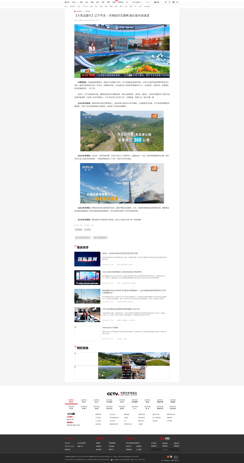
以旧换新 (124, 320)
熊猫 (114, 2)
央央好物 (147, 6)
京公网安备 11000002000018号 (121, 459)
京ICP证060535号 (69, 459)
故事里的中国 (171, 414)
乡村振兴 (72, 6)
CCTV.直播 (135, 2)
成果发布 (176, 443)
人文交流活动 (125, 283)
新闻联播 (98, 414)
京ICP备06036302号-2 (80, 459)
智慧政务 (165, 446)
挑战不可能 (155, 414)
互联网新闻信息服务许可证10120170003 (75, 456)
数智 (131, 6)
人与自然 (98, 421)
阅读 (121, 6)
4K (127, 2)
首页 (68, 2)
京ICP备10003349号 (92, 459)
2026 (118, 283)
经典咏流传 (141, 414)
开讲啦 (126, 417)
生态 (78, 6)
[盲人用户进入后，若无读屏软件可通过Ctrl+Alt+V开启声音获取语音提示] (166, 2)
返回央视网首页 (84, 237)
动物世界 (169, 417)
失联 (118, 264)
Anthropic (120, 339)
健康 (111, 6)
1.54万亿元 (132, 320)
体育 (103, 2)
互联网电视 (112, 443)
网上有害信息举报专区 (133, 443)
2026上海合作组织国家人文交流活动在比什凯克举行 (122, 272)
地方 (66, 6)
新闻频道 (79, 11)
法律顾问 (138, 446)
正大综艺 (112, 421)
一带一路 (85, 6)
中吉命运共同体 (121, 301)
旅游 (101, 6)
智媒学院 (165, 443)
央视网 (98, 443)
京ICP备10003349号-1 (104, 459)
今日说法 (98, 417)
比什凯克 (133, 283)
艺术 (126, 6)
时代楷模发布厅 (114, 417)
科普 (106, 6)
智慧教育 (176, 446)
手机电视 (111, 446)
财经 (97, 2)
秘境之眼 (98, 424)
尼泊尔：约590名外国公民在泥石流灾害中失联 (120, 253)
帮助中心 (111, 449)
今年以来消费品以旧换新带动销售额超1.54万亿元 (121, 309)
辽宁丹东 (87, 229)
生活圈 (140, 424)
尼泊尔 (131, 264)
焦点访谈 (112, 414)
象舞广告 (80, 446)
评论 (86, 2)
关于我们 (154, 443)
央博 (91, 6)
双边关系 (130, 301)
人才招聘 (138, 449)
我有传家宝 (141, 417)
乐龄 (116, 6)
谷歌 (125, 339)
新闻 (81, 2)
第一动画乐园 (156, 417)
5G (135, 6)
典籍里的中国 (114, 424)
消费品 (119, 320)
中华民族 (169, 421)
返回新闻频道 (101, 237)
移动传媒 (98, 449)
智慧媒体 (154, 446)
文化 (96, 6)
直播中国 (120, 2)
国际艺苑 (141, 421)
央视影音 (98, 446)
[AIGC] (156, 2)
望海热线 (129, 449)
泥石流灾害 (124, 264)
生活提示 (155, 421)
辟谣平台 (129, 446)
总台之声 (67, 443)
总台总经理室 (82, 443)
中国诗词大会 (128, 424)
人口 (125, 421)
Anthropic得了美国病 (110, 328)
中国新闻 (87, 11)
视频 (92, 2)
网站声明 (67, 449)
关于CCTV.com (69, 446)
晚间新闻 (126, 414)
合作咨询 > (165, 449)
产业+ (140, 6)
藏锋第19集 (70, 419)
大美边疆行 (78, 229)
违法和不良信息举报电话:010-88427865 (128, 456)
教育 (108, 2)
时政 (73, 2)
